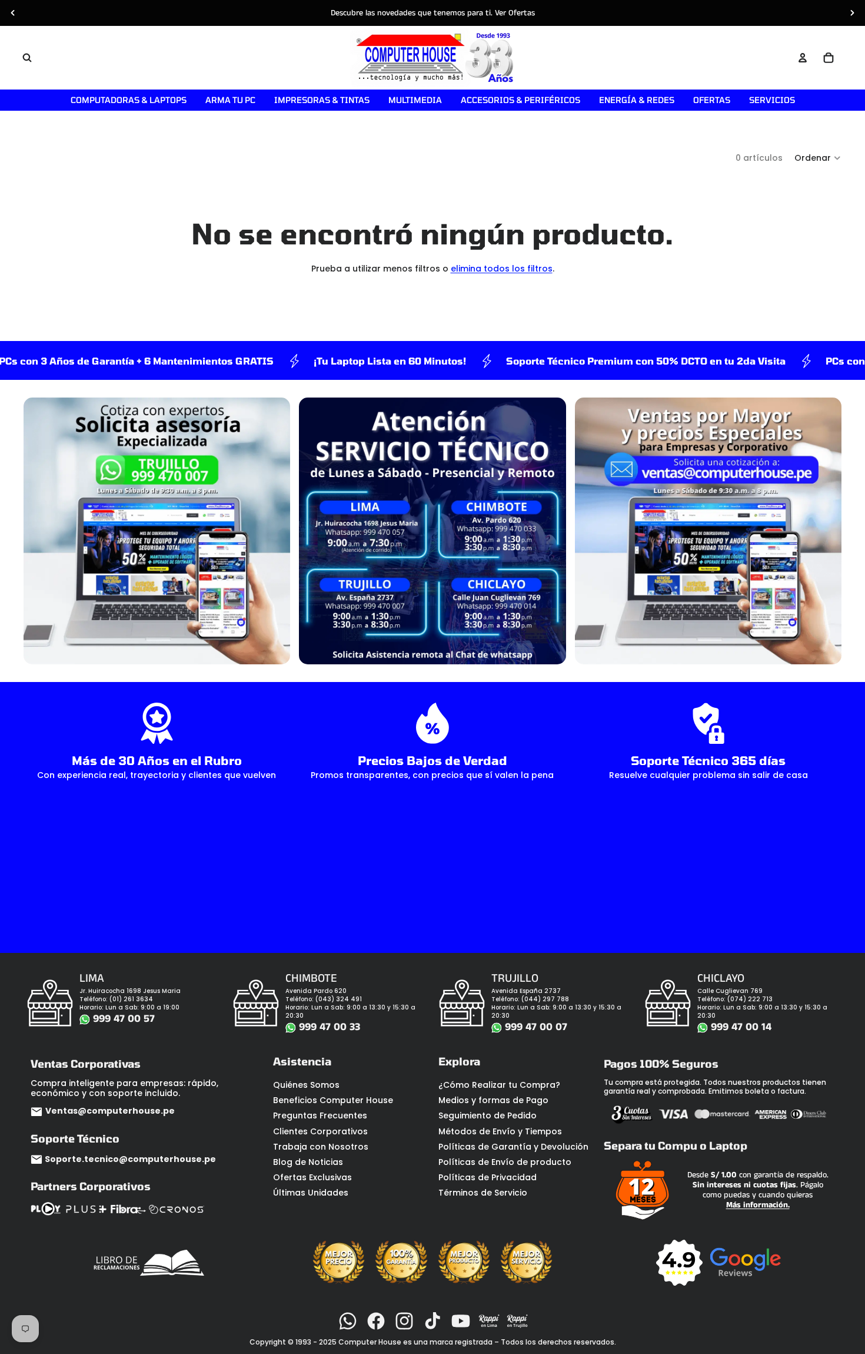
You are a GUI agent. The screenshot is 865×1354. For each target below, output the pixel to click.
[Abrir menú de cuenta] (803, 58)
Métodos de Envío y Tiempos (500, 1131)
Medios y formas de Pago (493, 1100)
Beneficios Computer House (333, 1100)
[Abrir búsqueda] (27, 58)
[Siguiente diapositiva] (852, 13)
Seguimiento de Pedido (487, 1115)
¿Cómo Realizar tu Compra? (499, 1085)
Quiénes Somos (306, 1085)
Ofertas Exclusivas (312, 1177)
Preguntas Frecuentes (320, 1115)
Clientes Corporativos (320, 1131)
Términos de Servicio (482, 1193)
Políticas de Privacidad (487, 1177)
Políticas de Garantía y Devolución (513, 1147)
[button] (817, 158)
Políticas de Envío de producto (504, 1162)
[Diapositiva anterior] (13, 13)
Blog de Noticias (308, 1162)
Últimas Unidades (310, 1193)
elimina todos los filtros (502, 268)
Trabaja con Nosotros (320, 1147)
